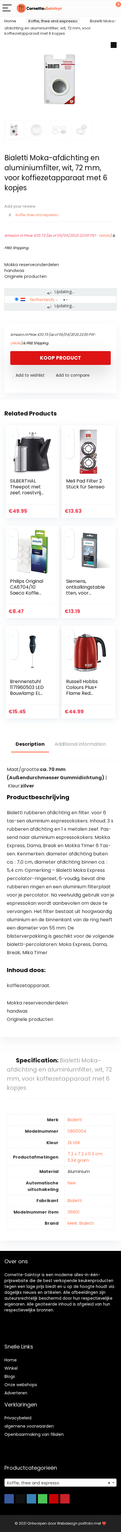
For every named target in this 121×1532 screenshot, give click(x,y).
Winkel (11, 1368)
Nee (72, 1183)
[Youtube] (53, 1498)
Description (30, 744)
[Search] (90, 8)
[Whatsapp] (42, 1498)
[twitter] (20, 1498)
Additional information (80, 744)
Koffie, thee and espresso (53, 21)
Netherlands (42, 299)
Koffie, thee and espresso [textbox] (58, 1483)
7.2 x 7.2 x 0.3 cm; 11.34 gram (85, 1157)
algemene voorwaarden (29, 1426)
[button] (114, 45)
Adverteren (15, 1393)
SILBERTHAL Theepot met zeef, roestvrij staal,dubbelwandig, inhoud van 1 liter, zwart (29, 496)
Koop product (60, 357)
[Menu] (7, 8)
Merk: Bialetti (81, 1223)
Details (104, 235)
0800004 (77, 1131)
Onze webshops (20, 1385)
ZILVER (74, 1143)
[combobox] (60, 1482)
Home (10, 21)
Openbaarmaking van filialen (34, 1434)
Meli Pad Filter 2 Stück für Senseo (85, 484)
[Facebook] (9, 1498)
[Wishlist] (102, 8)
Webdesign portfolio (75, 1523)
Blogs (9, 1376)
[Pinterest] (65, 1498)
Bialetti (75, 1120)
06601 (73, 1212)
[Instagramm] (31, 1498)
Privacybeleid (17, 1418)
